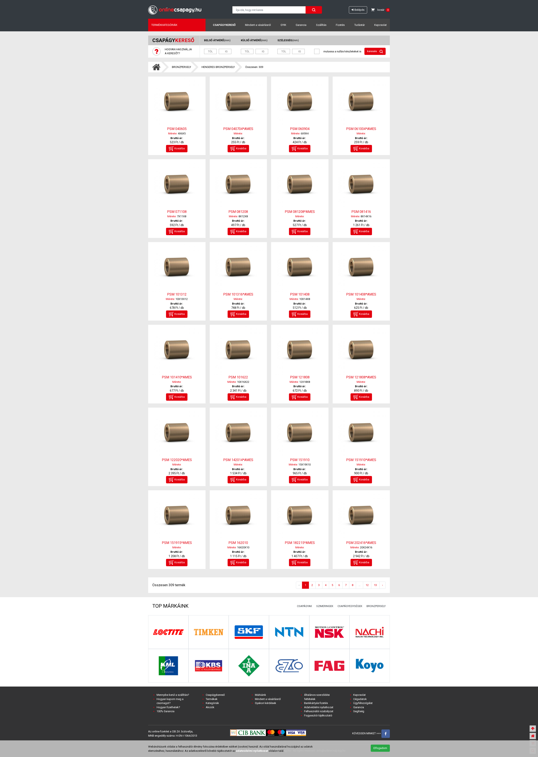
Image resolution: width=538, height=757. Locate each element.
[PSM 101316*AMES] (238, 267)
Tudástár (359, 25)
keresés (372, 51)
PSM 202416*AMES (361, 543)
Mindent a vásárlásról (258, 25)
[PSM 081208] (238, 184)
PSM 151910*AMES (361, 460)
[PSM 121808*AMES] (361, 350)
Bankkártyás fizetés (316, 703)
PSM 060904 (300, 129)
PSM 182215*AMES (300, 543)
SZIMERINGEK (324, 606)
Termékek (212, 699)
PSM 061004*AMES (361, 129)
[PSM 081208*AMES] (299, 184)
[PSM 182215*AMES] (299, 515)
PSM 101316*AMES (238, 294)
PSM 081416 (361, 212)
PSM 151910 (300, 460)
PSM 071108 (177, 212)
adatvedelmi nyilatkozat (252, 750)
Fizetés (340, 25)
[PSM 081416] (361, 184)
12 (367, 585)
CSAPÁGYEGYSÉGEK (350, 606)
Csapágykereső (224, 25)
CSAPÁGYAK (304, 606)
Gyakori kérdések (265, 703)
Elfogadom (380, 748)
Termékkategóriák (164, 25)
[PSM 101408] (299, 267)
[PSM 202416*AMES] (361, 515)
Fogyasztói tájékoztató (318, 715)
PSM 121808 (300, 377)
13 (375, 585)
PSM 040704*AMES (238, 129)
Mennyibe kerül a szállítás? (173, 694)
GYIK (283, 25)
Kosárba (179, 148)
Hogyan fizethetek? (168, 707)
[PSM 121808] (299, 350)
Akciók (210, 707)
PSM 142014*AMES (238, 460)
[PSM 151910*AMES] (361, 433)
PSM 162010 (238, 543)
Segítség (358, 711)
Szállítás (321, 25)
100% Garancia (165, 711)
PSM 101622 (238, 377)
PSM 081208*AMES (300, 212)
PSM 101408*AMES (361, 294)
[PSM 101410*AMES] (176, 350)
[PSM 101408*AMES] (361, 267)
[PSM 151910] (299, 433)
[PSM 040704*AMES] (238, 102)
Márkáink (260, 694)
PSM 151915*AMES (177, 543)
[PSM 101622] (238, 350)
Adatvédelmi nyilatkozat (318, 707)
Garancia (301, 25)
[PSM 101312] (176, 267)
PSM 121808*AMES (361, 377)
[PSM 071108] (176, 184)
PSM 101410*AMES (177, 377)
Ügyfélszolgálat (363, 703)
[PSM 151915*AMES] (176, 515)
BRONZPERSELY (181, 67)
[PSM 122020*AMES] (176, 433)
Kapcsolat (380, 25)
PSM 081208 (238, 212)
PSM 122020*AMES (177, 460)
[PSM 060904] (299, 102)
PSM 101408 (300, 294)
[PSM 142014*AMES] (238, 433)
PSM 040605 (177, 129)
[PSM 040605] (176, 102)
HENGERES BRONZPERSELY (218, 67)
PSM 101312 (177, 294)
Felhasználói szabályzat (318, 711)
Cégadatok (360, 699)
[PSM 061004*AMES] (361, 102)
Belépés (359, 9)
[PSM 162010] (238, 515)
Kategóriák (212, 703)
